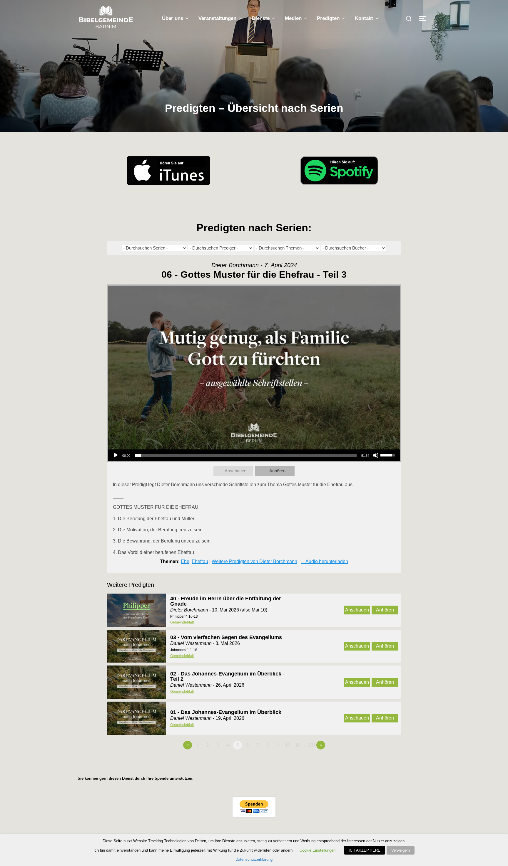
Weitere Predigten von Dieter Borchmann (254, 561)
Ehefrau (200, 561)
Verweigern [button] (400, 850)
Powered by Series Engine (379, 761)
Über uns (172, 18)
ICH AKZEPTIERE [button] (364, 850)
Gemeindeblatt (182, 622)
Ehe (185, 561)
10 (287, 744)
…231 (309, 744)
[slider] (246, 455)
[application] (254, 455)
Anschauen (235, 470)
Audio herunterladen (326, 561)
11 (297, 744)
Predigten (328, 18)
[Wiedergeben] (116, 455)
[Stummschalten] (376, 455)
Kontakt (364, 18)
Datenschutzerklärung (254, 859)
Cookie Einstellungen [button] (317, 850)
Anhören (277, 470)
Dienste (261, 18)
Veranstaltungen (217, 18)
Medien (293, 18)
